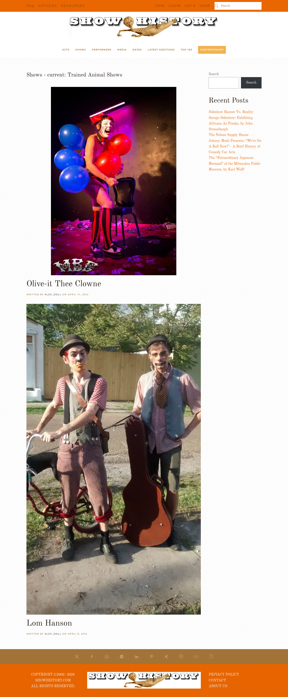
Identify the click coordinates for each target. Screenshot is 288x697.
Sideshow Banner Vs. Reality (231, 112)
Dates (137, 49)
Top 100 (186, 49)
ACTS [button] (66, 49)
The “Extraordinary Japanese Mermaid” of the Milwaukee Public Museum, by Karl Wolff (235, 163)
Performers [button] (101, 49)
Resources (73, 6)
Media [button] (122, 49)
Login (174, 6)
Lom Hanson (49, 623)
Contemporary (212, 49)
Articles (47, 6)
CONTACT (217, 680)
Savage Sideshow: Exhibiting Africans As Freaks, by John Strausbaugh (231, 123)
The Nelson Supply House (228, 135)
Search (214, 74)
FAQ (30, 6)
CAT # (190, 6)
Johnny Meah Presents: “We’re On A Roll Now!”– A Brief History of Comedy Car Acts (235, 146)
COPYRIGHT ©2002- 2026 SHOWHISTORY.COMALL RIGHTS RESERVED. (53, 680)
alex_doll (53, 294)
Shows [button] (80, 49)
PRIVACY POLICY (224, 674)
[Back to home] (144, 27)
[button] (211, 656)
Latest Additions (161, 49)
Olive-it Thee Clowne (63, 284)
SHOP (205, 6)
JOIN (160, 6)
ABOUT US (218, 686)
